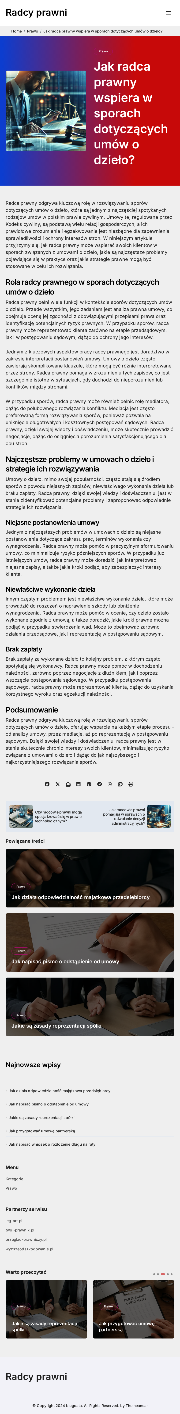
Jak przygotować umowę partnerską (42, 1131)
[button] (167, 1308)
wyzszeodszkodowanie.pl (29, 1249)
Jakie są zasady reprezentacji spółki (56, 1026)
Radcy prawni (36, 12)
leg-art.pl (14, 1220)
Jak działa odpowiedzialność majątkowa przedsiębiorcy (80, 897)
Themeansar (137, 1405)
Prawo (103, 51)
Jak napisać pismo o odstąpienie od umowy (65, 961)
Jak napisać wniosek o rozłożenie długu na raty (52, 1144)
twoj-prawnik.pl (20, 1230)
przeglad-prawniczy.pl (26, 1239)
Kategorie (14, 1179)
